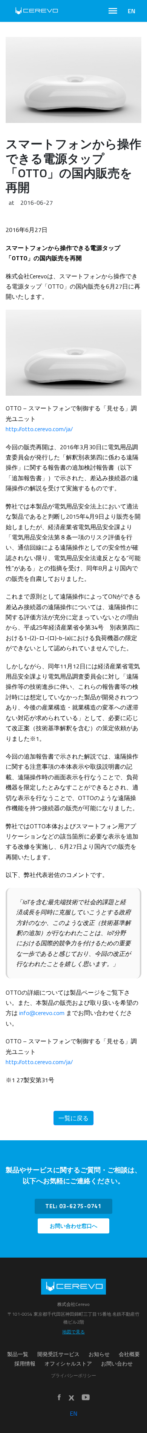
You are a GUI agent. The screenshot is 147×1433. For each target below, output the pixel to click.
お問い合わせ (117, 1363)
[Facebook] (59, 1398)
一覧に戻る (73, 1118)
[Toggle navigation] (113, 10)
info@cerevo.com (41, 1012)
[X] (71, 1398)
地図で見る (73, 1332)
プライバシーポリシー (73, 1375)
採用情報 (24, 1363)
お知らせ (99, 1354)
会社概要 (129, 1354)
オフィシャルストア (68, 1363)
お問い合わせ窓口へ (73, 1226)
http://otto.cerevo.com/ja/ (39, 428)
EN (131, 10)
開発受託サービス (58, 1354)
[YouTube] (86, 1398)
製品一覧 (17, 1354)
